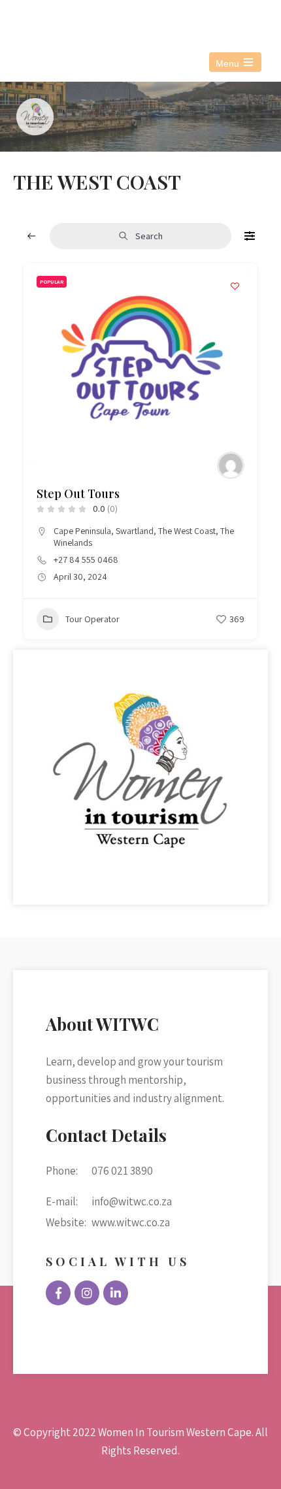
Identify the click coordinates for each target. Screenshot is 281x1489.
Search (149, 236)
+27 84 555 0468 (86, 559)
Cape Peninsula (82, 531)
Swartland (135, 531)
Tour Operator (92, 619)
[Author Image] (230, 465)
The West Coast (187, 531)
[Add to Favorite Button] (234, 285)
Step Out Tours (78, 493)
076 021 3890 (89, 18)
